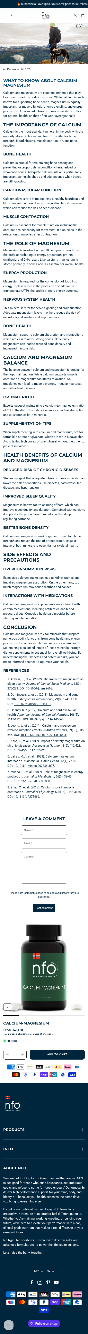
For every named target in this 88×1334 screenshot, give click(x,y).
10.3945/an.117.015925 (29, 750)
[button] (5, 15)
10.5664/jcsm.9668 (39, 688)
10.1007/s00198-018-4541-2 (32, 704)
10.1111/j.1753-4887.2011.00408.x (43, 735)
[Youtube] (56, 1282)
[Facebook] (31, 1282)
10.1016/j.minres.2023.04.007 (34, 766)
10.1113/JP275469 (26, 797)
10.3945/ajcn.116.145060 (46, 719)
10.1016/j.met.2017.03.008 (32, 781)
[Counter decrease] (7, 1054)
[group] (44, 968)
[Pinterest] (48, 1282)
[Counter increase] (22, 1054)
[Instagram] (39, 1282)
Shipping (23, 1034)
